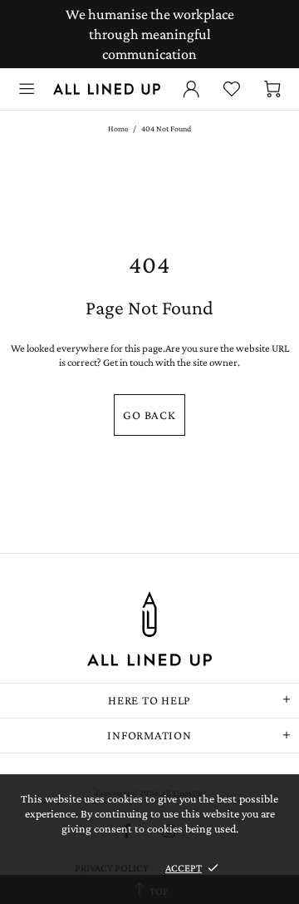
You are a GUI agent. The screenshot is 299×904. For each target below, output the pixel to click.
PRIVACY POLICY (112, 868)
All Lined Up (106, 88)
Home (118, 128)
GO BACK (149, 415)
